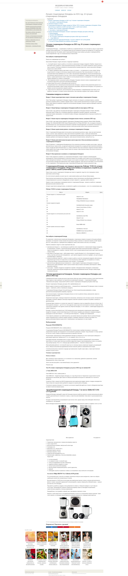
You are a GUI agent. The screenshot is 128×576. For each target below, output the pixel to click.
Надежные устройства (74, 521)
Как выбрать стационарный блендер (59, 22)
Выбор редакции (54, 33)
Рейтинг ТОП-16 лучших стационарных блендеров (62, 28)
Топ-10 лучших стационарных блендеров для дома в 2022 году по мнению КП (69, 36)
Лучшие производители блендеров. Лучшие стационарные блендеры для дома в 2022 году (70, 31)
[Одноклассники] (74, 527)
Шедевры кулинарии (64, 5)
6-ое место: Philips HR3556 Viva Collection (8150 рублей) (63, 41)
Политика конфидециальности (53, 573)
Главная (57, 10)
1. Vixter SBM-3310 (54, 38)
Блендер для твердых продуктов (64, 521)
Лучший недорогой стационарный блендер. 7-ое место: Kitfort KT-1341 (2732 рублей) (69, 39)
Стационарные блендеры (54, 521)
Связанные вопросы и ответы (55, 23)
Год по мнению (80, 521)
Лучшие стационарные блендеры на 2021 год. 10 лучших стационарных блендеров (68, 20)
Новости (63, 10)
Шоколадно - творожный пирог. (33, 46)
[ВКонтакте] (51, 527)
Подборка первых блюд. (32, 43)
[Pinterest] (63, 527)
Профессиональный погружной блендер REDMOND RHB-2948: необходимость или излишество (33, 28)
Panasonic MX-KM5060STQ (56, 35)
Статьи (69, 10)
